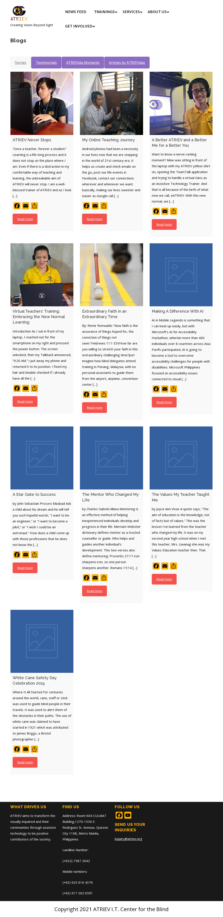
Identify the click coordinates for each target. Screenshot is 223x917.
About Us (157, 11)
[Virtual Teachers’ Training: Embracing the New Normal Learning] (41, 274)
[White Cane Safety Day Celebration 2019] (41, 641)
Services (131, 11)
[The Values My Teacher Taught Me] (181, 457)
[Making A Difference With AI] (181, 274)
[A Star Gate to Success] (41, 457)
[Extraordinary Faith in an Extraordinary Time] (111, 274)
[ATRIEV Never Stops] (41, 103)
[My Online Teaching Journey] (111, 103)
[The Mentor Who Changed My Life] (111, 457)
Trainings (104, 11)
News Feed (75, 11)
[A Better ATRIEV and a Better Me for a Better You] (181, 103)
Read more (25, 219)
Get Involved (78, 26)
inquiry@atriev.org (128, 839)
